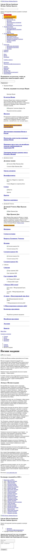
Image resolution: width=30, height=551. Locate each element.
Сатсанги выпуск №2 (11, 262)
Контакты (6, 62)
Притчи (9, 32)
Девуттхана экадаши (12, 510)
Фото (5, 54)
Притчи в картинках (11, 200)
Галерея (6, 336)
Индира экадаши (11, 506)
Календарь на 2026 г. (9, 480)
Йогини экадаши (11, 497)
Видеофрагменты (9, 175)
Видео (5, 55)
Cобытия (7, 267)
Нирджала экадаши (12, 496)
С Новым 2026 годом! (11, 284)
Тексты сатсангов (11, 28)
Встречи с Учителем (12, 35)
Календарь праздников (13, 46)
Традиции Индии (8, 18)
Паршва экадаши (11, 504)
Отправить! (3, 549)
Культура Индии (11, 19)
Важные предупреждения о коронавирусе (13, 126)
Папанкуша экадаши (12, 507)
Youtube (6, 66)
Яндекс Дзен (7, 70)
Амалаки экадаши (12, 485)
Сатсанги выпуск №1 (11, 252)
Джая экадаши (11, 482)
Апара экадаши (11, 492)
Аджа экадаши (11, 503)
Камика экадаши (11, 500)
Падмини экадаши (12, 493)
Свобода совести (8, 59)
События (6, 50)
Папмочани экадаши (12, 486)
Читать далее (20, 222)
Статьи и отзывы (11, 40)
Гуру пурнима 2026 (10, 276)
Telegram (6, 69)
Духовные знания (8, 26)
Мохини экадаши (12, 491)
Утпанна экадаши (12, 511)
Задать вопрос (7, 73)
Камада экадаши (11, 488)
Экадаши (9, 48)
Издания (9, 42)
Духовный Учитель (9, 33)
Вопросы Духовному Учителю (15, 39)
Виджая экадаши (11, 484)
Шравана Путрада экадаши (14, 502)
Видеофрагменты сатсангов (14, 29)
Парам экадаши (11, 495)
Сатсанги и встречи (10, 17)
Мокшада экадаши (12, 513)
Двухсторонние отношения (14, 22)
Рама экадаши (11, 508)
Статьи (8, 30)
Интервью (7, 229)
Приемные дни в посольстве (14, 25)
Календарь (6, 44)
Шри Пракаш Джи (11, 36)
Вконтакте (6, 68)
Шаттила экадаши (12, 481)
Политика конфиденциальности (12, 64)
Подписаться (4, 83)
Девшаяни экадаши (12, 499)
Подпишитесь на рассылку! (11, 72)
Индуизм (9, 21)
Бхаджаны (6, 57)
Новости (6, 51)
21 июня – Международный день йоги (16, 296)
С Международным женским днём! (15, 306)
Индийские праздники (13, 47)
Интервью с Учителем (12, 37)
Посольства (10, 24)
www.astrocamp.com (11, 472)
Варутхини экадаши (12, 489)
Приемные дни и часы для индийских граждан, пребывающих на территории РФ (16, 146)
